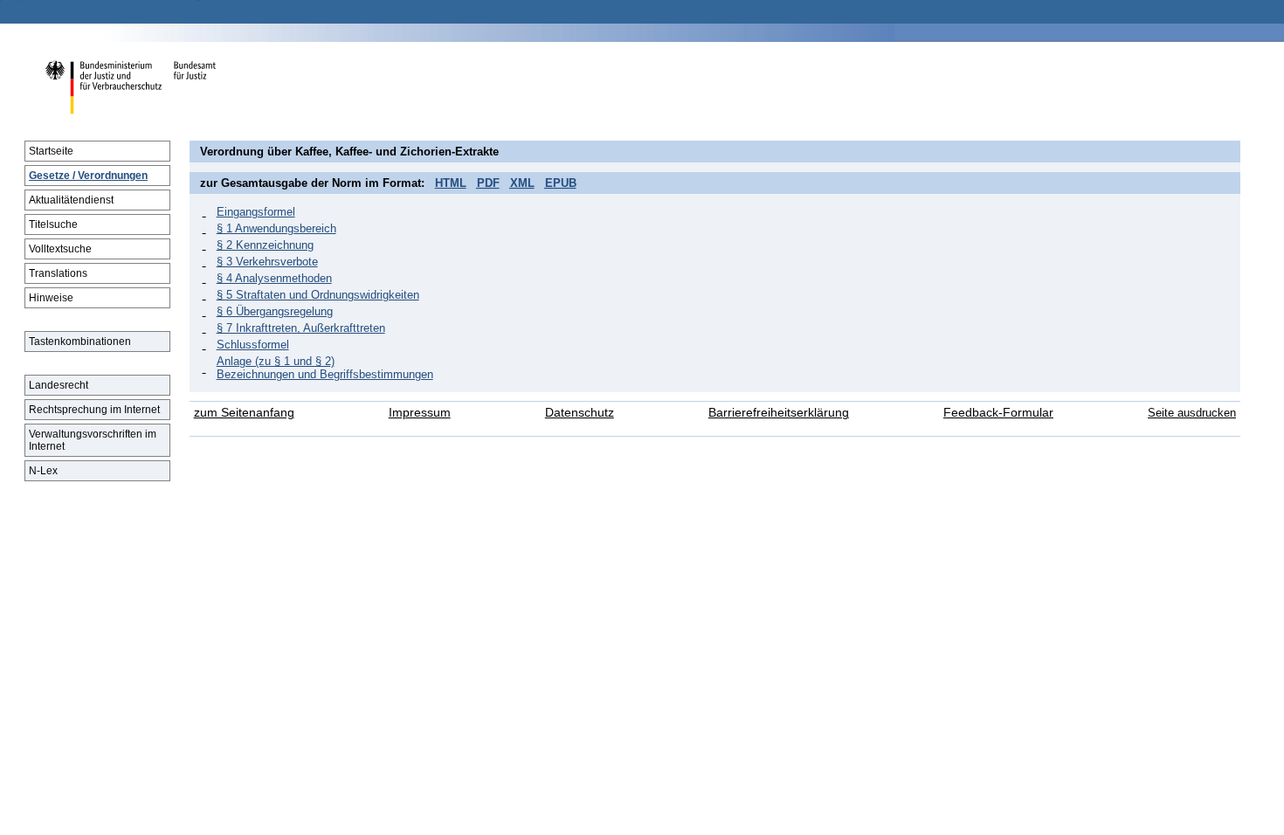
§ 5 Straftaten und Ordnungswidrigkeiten (318, 294)
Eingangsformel (256, 211)
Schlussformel (253, 344)
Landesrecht (58, 385)
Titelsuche (53, 224)
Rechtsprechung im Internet (94, 410)
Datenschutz (579, 412)
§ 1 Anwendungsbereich (276, 228)
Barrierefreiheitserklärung (778, 412)
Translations (58, 273)
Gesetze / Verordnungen (88, 175)
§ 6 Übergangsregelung (275, 311)
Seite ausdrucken (1192, 412)
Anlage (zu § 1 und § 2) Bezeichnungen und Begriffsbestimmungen (325, 368)
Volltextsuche (60, 249)
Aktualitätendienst (71, 200)
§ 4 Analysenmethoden (274, 278)
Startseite (51, 151)
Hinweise (51, 298)
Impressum (420, 412)
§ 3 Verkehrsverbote (267, 261)
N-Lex (43, 471)
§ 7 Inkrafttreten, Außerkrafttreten (301, 328)
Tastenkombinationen (80, 341)
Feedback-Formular (998, 412)
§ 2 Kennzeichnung (265, 245)
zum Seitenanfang (244, 412)
